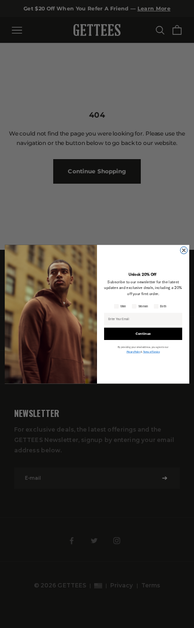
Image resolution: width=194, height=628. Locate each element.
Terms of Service (151, 352)
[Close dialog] (183, 250)
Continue (143, 333)
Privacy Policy (134, 352)
